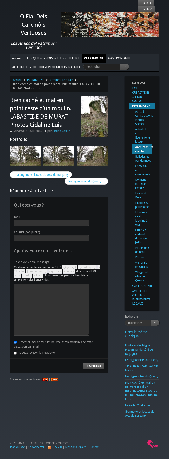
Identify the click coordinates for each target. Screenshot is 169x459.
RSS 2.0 (56, 447)
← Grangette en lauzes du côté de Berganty (41, 174)
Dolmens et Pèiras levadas (140, 184)
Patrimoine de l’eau (142, 250)
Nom (17, 216)
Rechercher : (133, 316)
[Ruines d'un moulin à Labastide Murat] (25, 156)
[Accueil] (110, 24)
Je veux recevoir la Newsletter (37, 352)
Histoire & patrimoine (142, 205)
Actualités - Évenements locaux (142, 135)
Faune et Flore (140, 195)
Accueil (17, 58)
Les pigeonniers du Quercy (141, 360)
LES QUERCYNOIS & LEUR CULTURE (53, 58)
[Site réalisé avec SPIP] (153, 443)
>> (124, 66)
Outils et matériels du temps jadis (141, 236)
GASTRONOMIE (119, 58)
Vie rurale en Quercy (141, 264)
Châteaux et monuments (142, 170)
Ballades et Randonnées (143, 158)
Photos (139, 257)
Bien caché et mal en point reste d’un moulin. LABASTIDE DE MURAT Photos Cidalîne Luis (141, 391)
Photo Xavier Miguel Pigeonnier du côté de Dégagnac (139, 349)
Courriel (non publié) (27, 232)
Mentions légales (75, 447)
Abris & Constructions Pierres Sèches (143, 118)
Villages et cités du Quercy (141, 276)
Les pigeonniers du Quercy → (86, 181)
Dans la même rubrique (136, 334)
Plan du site (17, 447)
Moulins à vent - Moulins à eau (141, 218)
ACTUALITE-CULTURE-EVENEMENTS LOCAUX (46, 67)
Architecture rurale (61, 80)
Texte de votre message (32, 262)
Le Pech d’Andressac (137, 405)
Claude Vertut (61, 131)
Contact (94, 447)
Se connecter (36, 447)
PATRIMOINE (94, 58)
